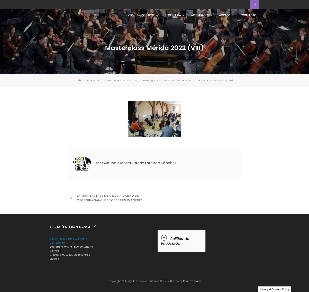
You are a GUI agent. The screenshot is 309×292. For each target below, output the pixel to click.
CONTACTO (248, 15)
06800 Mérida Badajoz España (68, 238)
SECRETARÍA (173, 15)
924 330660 (57, 243)
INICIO (129, 15)
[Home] (80, 80)
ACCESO (224, 15)
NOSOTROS (147, 15)
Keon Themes (192, 281)
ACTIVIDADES (200, 15)
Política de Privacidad (175, 241)
